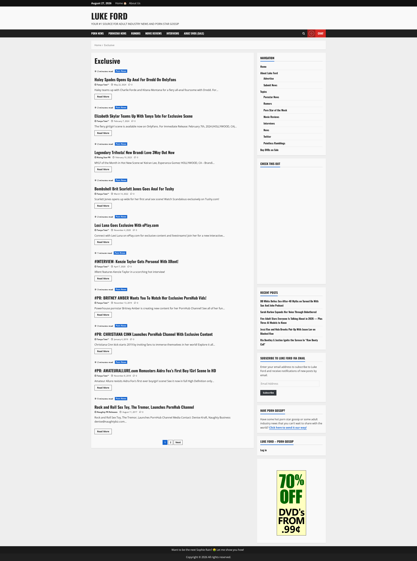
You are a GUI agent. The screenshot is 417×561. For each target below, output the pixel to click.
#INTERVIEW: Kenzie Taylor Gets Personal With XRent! (136, 261)
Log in (263, 450)
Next (178, 442)
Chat (320, 33)
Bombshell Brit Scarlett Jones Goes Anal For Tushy (134, 189)
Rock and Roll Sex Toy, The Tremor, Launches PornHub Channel (144, 407)
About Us (134, 3)
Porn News (97, 33)
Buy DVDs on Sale (269, 150)
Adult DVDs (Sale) (194, 33)
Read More (104, 97)
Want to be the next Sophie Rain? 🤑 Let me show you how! (208, 550)
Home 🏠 (121, 3)
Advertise (269, 78)
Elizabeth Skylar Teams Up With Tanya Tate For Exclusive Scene (143, 116)
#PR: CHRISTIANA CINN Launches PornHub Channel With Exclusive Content (153, 334)
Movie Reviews (153, 33)
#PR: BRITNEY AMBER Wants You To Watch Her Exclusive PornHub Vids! (150, 298)
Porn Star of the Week (275, 110)
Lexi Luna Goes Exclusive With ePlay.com (126, 225)
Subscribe (268, 392)
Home (263, 66)
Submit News (270, 85)
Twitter (267, 136)
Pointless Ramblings (274, 143)
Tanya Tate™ (103, 84)
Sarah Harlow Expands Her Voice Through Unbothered (288, 312)
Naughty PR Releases (107, 412)
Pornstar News (117, 33)
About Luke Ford (269, 73)
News (266, 130)
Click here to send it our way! (288, 427)
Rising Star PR (103, 157)
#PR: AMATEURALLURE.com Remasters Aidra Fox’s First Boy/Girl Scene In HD (155, 370)
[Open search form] (303, 33)
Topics (263, 92)
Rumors (135, 33)
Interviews (172, 33)
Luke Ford (109, 16)
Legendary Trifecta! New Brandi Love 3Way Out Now (134, 152)
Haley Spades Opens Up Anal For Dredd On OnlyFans (135, 79)
